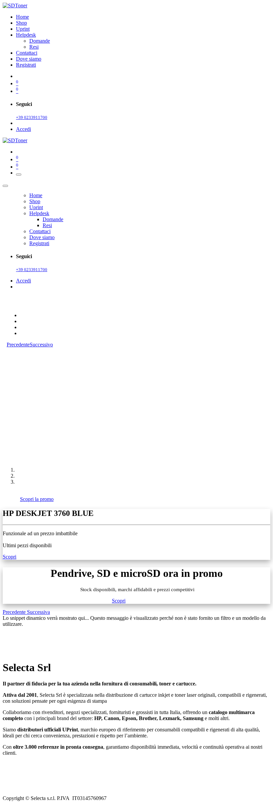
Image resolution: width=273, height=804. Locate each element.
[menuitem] (22, 17)
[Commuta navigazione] (18, 175)
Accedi (23, 129)
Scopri (9, 557)
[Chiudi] (5, 186)
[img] (15, 612)
